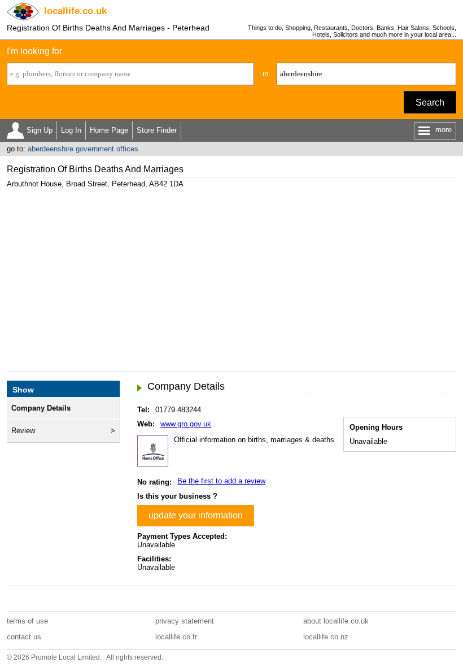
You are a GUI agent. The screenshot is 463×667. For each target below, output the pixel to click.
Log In (71, 130)
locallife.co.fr (176, 637)
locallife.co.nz (325, 637)
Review (23, 430)
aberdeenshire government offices (83, 149)
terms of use (27, 621)
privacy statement (184, 621)
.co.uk (75, 11)
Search (430, 102)
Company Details (41, 408)
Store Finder (157, 130)
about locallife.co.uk (336, 621)
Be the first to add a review (221, 481)
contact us (24, 637)
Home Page (109, 130)
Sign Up (40, 130)
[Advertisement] (231, 276)
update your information (195, 515)
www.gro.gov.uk (185, 424)
